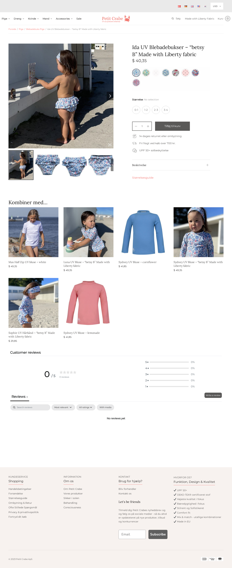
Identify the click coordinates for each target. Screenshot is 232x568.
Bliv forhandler (127, 488)
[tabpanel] (116, 429)
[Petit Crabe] (116, 18)
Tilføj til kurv (172, 126)
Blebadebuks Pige (35, 29)
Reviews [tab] (20, 396)
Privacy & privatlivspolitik (23, 512)
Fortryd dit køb (17, 516)
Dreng (17, 18)
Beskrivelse (139, 165)
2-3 (156, 109)
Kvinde (32, 18)
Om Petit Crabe (73, 488)
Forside (12, 29)
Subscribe (158, 534)
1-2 (146, 109)
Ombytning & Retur (20, 502)
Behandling (70, 502)
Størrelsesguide (143, 177)
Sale (78, 18)
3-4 (166, 109)
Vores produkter (73, 493)
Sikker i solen (71, 498)
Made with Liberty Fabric (199, 18)
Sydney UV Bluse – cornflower (138, 262)
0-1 (136, 109)
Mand (46, 18)
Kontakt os (125, 493)
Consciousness (72, 507)
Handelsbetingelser (19, 488)
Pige (4, 18)
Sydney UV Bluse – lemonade (82, 332)
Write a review (213, 395)
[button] (170, 362)
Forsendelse (15, 493)
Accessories (63, 18)
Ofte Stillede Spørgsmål (22, 507)
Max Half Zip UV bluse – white (27, 262)
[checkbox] (105, 407)
